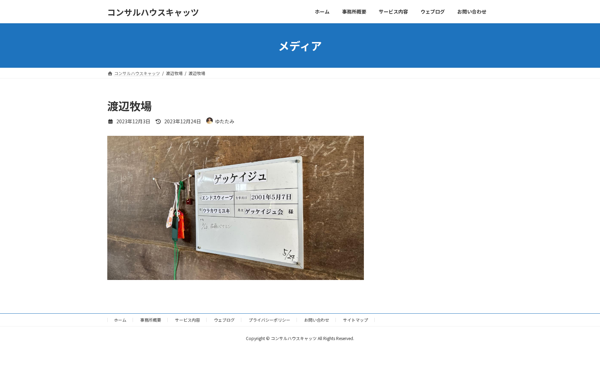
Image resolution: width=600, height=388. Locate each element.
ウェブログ (224, 320)
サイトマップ (355, 320)
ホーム (120, 320)
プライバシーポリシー (269, 320)
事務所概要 (150, 320)
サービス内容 (187, 320)
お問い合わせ (316, 320)
